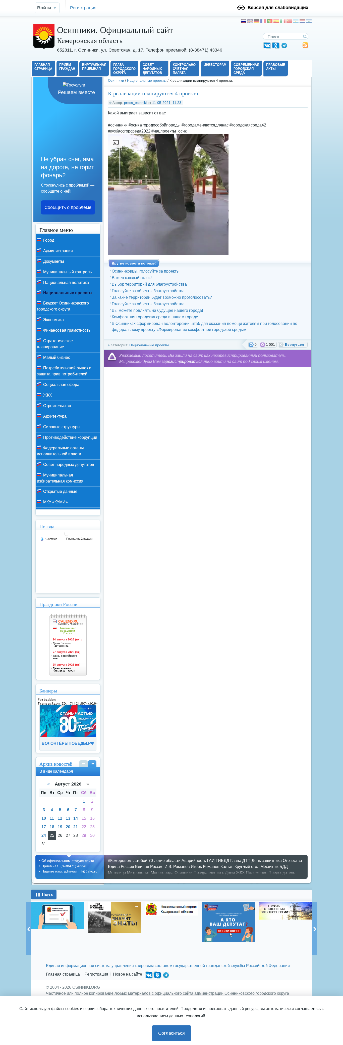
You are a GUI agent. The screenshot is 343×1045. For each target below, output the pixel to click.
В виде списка (83, 763)
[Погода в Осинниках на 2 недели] (79, 538)
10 (43, 818)
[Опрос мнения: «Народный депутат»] (171, 922)
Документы (53, 261)
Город (48, 240)
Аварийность (194, 860)
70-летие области (164, 860)
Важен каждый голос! (132, 278)
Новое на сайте (127, 974)
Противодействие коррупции (69, 437)
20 (68, 827)
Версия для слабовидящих (278, 7)
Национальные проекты (146, 80)
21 (75, 827)
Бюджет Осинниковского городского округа (63, 306)
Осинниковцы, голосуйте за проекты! (146, 271)
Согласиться (171, 1033)
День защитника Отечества (277, 860)
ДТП (246, 860)
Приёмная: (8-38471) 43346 (64, 866)
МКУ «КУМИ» (55, 502)
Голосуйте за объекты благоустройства (148, 291)
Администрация (57, 251)
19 (60, 827)
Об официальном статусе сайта (67, 861)
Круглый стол (247, 866)
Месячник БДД (274, 866)
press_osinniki (135, 103)
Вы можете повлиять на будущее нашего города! (157, 310)
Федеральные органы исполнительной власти (60, 451)
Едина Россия (121, 866)
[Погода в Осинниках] (67, 535)
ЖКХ (47, 395)
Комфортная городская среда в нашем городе (155, 317)
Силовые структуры (61, 427)
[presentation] (28, 928)
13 (68, 818)
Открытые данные (59, 491)
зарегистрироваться (182, 361)
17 (43, 827)
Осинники (116, 80)
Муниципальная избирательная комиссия (60, 478)
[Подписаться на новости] (305, 47)
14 (75, 818)
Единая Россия (149, 866)
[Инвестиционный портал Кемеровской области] (114, 909)
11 (52, 818)
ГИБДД (222, 860)
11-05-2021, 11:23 (166, 103)
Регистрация (83, 7)
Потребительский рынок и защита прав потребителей (64, 371)
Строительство (56, 406)
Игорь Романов (205, 866)
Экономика (53, 320)
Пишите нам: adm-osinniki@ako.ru (69, 871)
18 (52, 827)
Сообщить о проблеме (67, 207)
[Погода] (49, 538)
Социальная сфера (60, 384)
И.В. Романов (177, 866)
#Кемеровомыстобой (127, 860)
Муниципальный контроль (67, 272)
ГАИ (211, 860)
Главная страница (63, 974)
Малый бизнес (56, 357)
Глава (235, 860)
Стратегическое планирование (55, 344)
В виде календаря (92, 763)
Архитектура (54, 416)
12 (60, 818)
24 (43, 835)
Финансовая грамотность (66, 330)
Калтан (227, 866)
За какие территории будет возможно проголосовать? (162, 297)
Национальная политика (65, 282)
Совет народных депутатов (68, 464)
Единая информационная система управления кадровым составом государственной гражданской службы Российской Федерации (168, 966)
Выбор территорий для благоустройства (149, 284)
